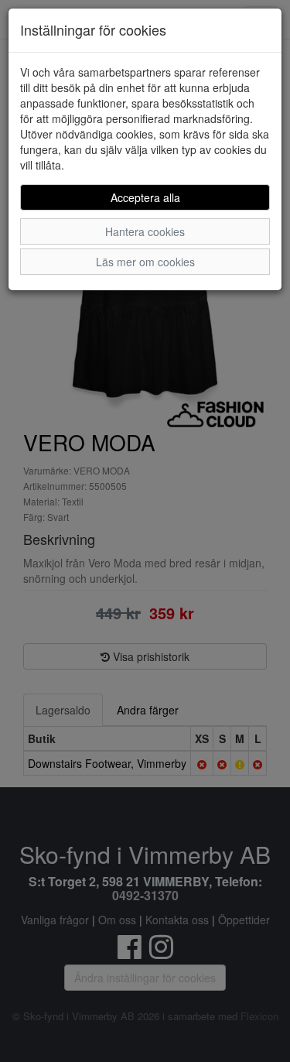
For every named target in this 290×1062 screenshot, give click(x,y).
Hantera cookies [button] (145, 231)
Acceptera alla (145, 197)
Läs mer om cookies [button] (145, 261)
